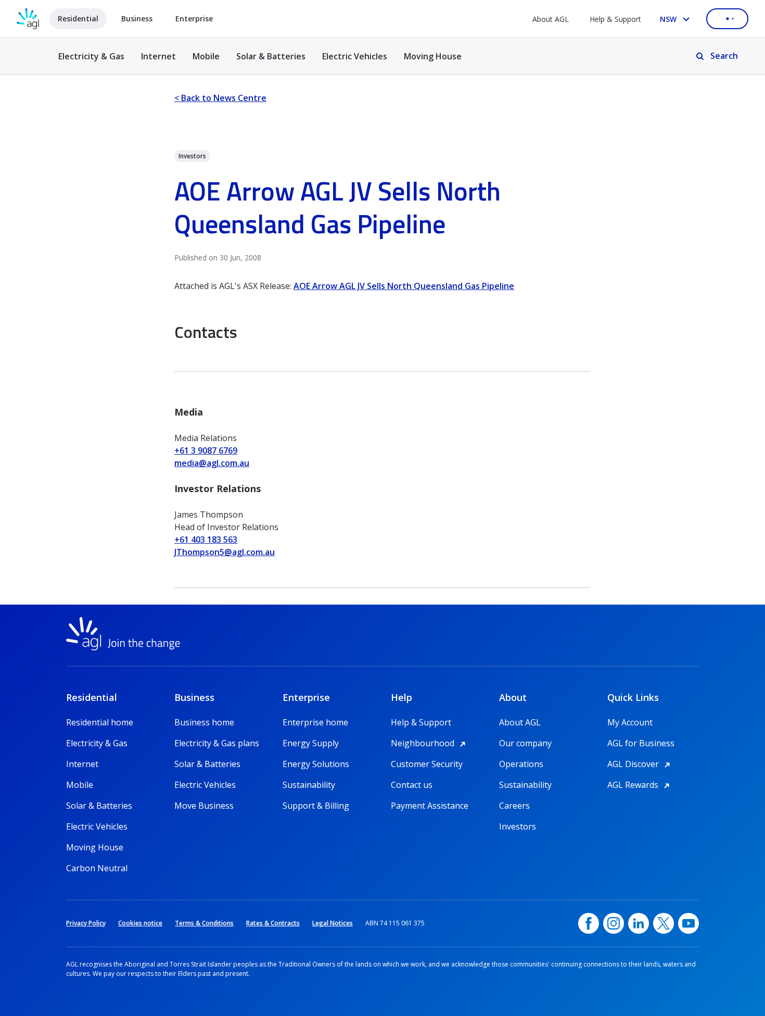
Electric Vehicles (354, 56)
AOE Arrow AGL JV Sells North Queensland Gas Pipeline (404, 286)
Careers (514, 805)
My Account (630, 722)
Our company (525, 743)
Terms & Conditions (204, 923)
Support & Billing (316, 805)
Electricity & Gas (91, 62)
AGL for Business (640, 743)
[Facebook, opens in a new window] (588, 923)
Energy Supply (311, 743)
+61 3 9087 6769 (205, 450)
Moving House (433, 56)
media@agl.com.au (211, 463)
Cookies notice (140, 923)
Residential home (99, 722)
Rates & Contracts (273, 923)
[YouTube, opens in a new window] (688, 923)
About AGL (550, 19)
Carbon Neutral (97, 868)
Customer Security (427, 764)
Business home (204, 722)
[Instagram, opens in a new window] (613, 923)
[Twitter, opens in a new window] (663, 923)
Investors (517, 826)
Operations (521, 764)
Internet (158, 56)
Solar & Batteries (270, 56)
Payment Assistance (429, 805)
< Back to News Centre (220, 98)
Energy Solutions (316, 764)
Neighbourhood (430, 743)
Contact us (411, 785)
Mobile (206, 56)
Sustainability (309, 785)
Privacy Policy (86, 923)
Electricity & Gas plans (216, 743)
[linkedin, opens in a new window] (638, 923)
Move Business (204, 805)
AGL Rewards (640, 785)
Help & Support (615, 19)
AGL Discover (640, 764)
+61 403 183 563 (205, 539)
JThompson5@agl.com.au (224, 552)
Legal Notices (332, 923)
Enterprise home (315, 722)
